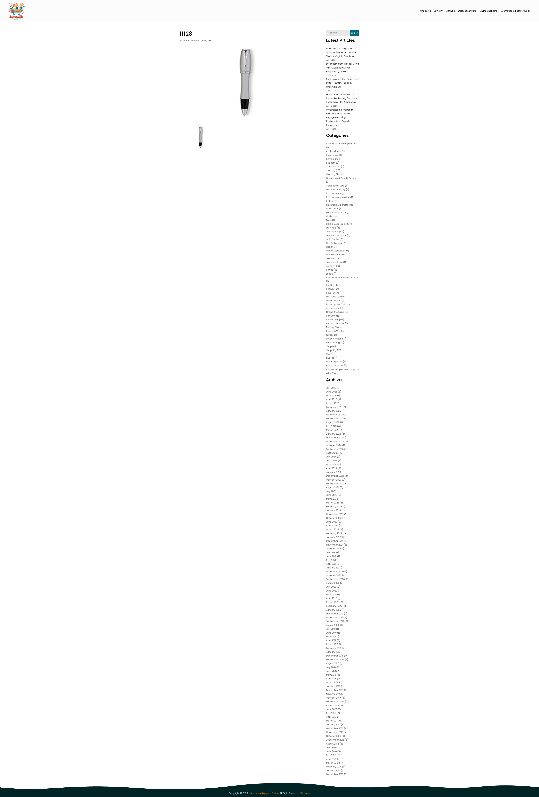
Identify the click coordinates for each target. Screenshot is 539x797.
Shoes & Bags (333, 342)
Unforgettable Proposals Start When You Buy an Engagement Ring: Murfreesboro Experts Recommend (339, 117)
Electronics (332, 208)
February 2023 (334, 506)
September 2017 (335, 701)
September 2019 (335, 621)
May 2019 (331, 636)
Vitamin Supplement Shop (340, 369)
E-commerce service (338, 197)
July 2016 (331, 747)
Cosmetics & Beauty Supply (516, 11)
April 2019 (331, 640)
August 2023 (332, 487)
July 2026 (331, 388)
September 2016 (335, 739)
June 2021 (331, 556)
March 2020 (332, 602)
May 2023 (331, 499)
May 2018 (331, 674)
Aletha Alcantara (190, 40)
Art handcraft (333, 151)
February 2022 (334, 533)
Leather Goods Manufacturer (342, 277)
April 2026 (331, 399)
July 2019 (331, 629)
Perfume (331, 315)
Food (329, 220)
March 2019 (332, 644)
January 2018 (333, 686)
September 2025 (335, 418)
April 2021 (331, 564)
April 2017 (331, 717)
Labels (329, 273)
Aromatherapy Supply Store (341, 143)
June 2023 (331, 495)
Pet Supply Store (335, 323)
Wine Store (332, 373)
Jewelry (438, 11)
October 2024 (334, 445)
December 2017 (334, 690)
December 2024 (335, 437)
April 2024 (331, 468)
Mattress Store (334, 296)
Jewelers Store (334, 262)
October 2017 (333, 697)
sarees (330, 335)
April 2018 (331, 678)
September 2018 (335, 659)
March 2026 (332, 403)
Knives (329, 269)
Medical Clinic (333, 300)
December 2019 (334, 613)
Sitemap (305, 793)
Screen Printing (334, 338)
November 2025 (335, 414)
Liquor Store (332, 292)
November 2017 (334, 694)
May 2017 (331, 713)
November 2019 (334, 617)
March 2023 (332, 502)
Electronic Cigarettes (338, 204)
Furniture (331, 227)
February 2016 (334, 766)
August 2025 (333, 422)
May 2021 (331, 560)
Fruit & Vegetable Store (339, 224)
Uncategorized (334, 361)
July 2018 (331, 667)
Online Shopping (488, 11)
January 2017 (333, 724)
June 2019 (331, 632)
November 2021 (334, 544)
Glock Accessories (336, 235)
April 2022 (331, 525)
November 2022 (335, 514)
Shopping (425, 11)
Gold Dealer (332, 239)
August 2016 (332, 743)
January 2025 (333, 433)
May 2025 (331, 426)
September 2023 (335, 483)
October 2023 (333, 479)
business (330, 162)
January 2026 (333, 410)
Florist (329, 216)
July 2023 (331, 491)
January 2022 (333, 537)
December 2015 (334, 774)
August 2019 (332, 625)
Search (354, 33)
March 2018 (332, 682)
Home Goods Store (336, 254)
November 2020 (335, 571)
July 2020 (331, 586)
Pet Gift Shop (333, 319)
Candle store (333, 166)
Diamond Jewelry (335, 189)
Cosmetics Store (467, 11)
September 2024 (335, 449)
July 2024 (331, 456)
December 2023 (335, 475)
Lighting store (333, 285)
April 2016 (331, 759)
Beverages (332, 155)
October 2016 (333, 736)
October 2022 (333, 518)
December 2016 (334, 728)
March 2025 (332, 430)
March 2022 (332, 529)
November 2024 (335, 441)
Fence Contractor (336, 212)
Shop (329, 346)
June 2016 (331, 751)
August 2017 (332, 705)
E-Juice (330, 201)
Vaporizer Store (334, 365)
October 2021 (333, 548)
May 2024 (331, 464)
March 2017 (332, 720)
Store (329, 354)
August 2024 (333, 453)
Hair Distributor (334, 243)
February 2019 (333, 648)
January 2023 (333, 510)
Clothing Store (334, 174)
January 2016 (333, 770)
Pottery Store (333, 327)
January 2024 (333, 472)
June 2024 (331, 460)
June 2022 (331, 521)
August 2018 (332, 663)
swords (330, 357)
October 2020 (334, 575)
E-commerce (333, 193)
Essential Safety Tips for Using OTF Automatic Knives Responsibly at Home (342, 67)
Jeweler (330, 258)
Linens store (332, 289)
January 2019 (333, 652)
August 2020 (333, 583)
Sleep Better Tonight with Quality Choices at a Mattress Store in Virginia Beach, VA (342, 52)
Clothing (450, 11)
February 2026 (334, 407)
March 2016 (332, 763)
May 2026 (331, 395)
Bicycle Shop (333, 159)
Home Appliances (336, 250)
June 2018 (331, 671)
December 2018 (334, 655)
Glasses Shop (333, 231)
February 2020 (334, 606)
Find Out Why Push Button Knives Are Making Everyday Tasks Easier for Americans (341, 98)
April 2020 (331, 598)
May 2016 (331, 755)
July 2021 (331, 552)
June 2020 (331, 590)
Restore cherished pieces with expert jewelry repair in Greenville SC (342, 82)
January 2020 (333, 609)
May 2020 (331, 594)
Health (329, 247)
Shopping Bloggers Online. (264, 793)
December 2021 (334, 541)
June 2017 (331, 709)
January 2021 (333, 567)
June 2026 (331, 391)
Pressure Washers (336, 331)
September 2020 (335, 579)
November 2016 (334, 732)
